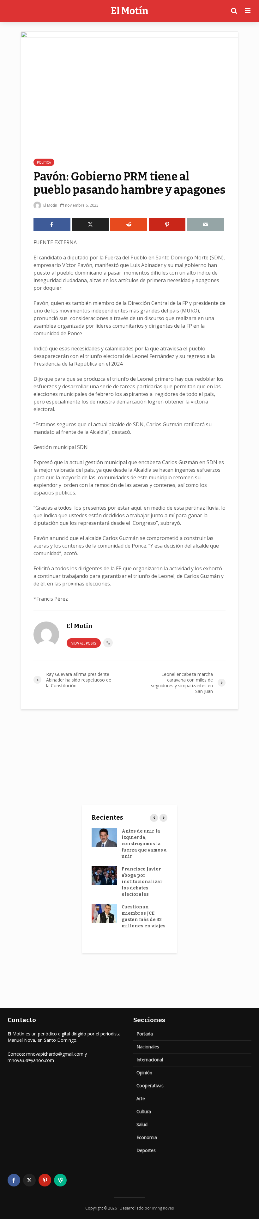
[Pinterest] (45, 1180)
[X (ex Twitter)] (29, 1180)
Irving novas (163, 1208)
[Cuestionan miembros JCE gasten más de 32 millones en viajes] (104, 913)
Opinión (144, 1073)
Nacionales (147, 1047)
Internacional (149, 1060)
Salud (142, 1124)
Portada (144, 1034)
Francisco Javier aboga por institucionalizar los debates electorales (142, 881)
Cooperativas (150, 1086)
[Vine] (60, 1180)
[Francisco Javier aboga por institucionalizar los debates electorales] (104, 875)
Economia (146, 1137)
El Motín (129, 11)
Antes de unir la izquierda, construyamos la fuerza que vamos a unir (144, 843)
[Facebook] (14, 1180)
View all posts (83, 643)
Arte (140, 1098)
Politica (44, 162)
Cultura (143, 1111)
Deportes (146, 1150)
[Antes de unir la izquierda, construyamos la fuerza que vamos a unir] (104, 837)
